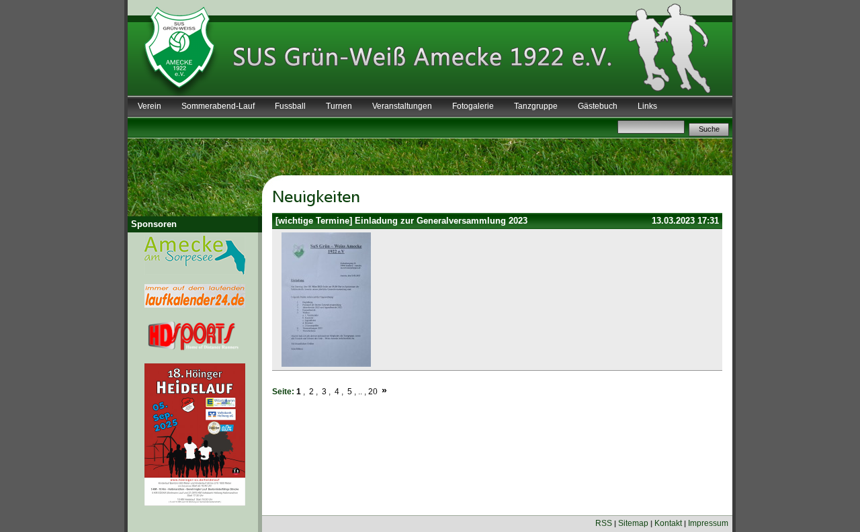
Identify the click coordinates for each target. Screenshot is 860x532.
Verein (149, 106)
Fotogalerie (473, 106)
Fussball (290, 106)
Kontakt (668, 523)
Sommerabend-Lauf (218, 106)
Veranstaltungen (402, 106)
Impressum (708, 523)
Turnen (339, 106)
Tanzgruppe (536, 106)
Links (647, 106)
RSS (603, 523)
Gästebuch (597, 106)
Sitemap (633, 523)
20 (373, 391)
